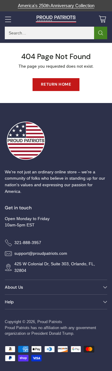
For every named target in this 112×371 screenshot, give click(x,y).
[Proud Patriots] (56, 19)
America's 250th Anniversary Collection (56, 5)
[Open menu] (8, 19)
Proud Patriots (49, 321)
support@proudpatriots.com (40, 253)
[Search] (100, 33)
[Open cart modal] (102, 19)
